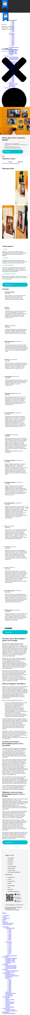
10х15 (13, 22)
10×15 (13, 36)
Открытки (10, 863)
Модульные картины (13, 83)
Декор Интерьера (12, 866)
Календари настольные (14, 58)
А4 (12, 32)
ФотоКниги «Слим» (13, 50)
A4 (12, 46)
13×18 (13, 37)
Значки (7, 998)
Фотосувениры (11, 868)
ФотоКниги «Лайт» (13, 52)
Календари (10, 861)
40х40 (13, 78)
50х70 (13, 81)
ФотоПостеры (12, 85)
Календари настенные (13, 59)
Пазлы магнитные (10, 1007)
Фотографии (11, 858)
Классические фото (10, 928)
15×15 (13, 38)
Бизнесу (10, 883)
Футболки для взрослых (11, 1010)
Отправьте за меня (13, 63)
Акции (9, 879)
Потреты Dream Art (13, 65)
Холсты (10, 69)
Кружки (7, 1000)
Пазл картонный (9, 1003)
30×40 (13, 44)
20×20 (13, 41)
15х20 (13, 26)
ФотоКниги (11, 860)
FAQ (9, 887)
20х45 (13, 75)
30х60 (13, 76)
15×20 (13, 39)
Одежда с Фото (11, 870)
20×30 (13, 42)
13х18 (13, 23)
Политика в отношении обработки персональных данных (13, 908)
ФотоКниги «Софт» (13, 53)
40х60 (13, 80)
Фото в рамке (12, 33)
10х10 (13, 34)
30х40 (13, 31)
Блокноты (11, 54)
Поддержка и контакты (13, 891)
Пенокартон (11, 82)
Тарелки (8, 1004)
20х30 (13, 28)
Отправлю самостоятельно (14, 61)
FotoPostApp (12, 904)
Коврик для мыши (10, 999)
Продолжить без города (8, 51)
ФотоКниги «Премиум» (14, 49)
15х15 (13, 25)
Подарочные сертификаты (14, 872)
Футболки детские (10, 1009)
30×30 (13, 43)
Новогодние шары (10, 1002)
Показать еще (8, 628)
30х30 (13, 30)
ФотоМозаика (12, 67)
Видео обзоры (11, 885)
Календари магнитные (13, 56)
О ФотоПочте (11, 877)
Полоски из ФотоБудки (13, 47)
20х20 (13, 27)
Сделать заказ (7, 151)
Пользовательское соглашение (12, 909)
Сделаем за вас (11, 881)
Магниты (8, 1005)
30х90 (13, 77)
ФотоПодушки (12, 86)
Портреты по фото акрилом (14, 66)
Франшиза (10, 889)
